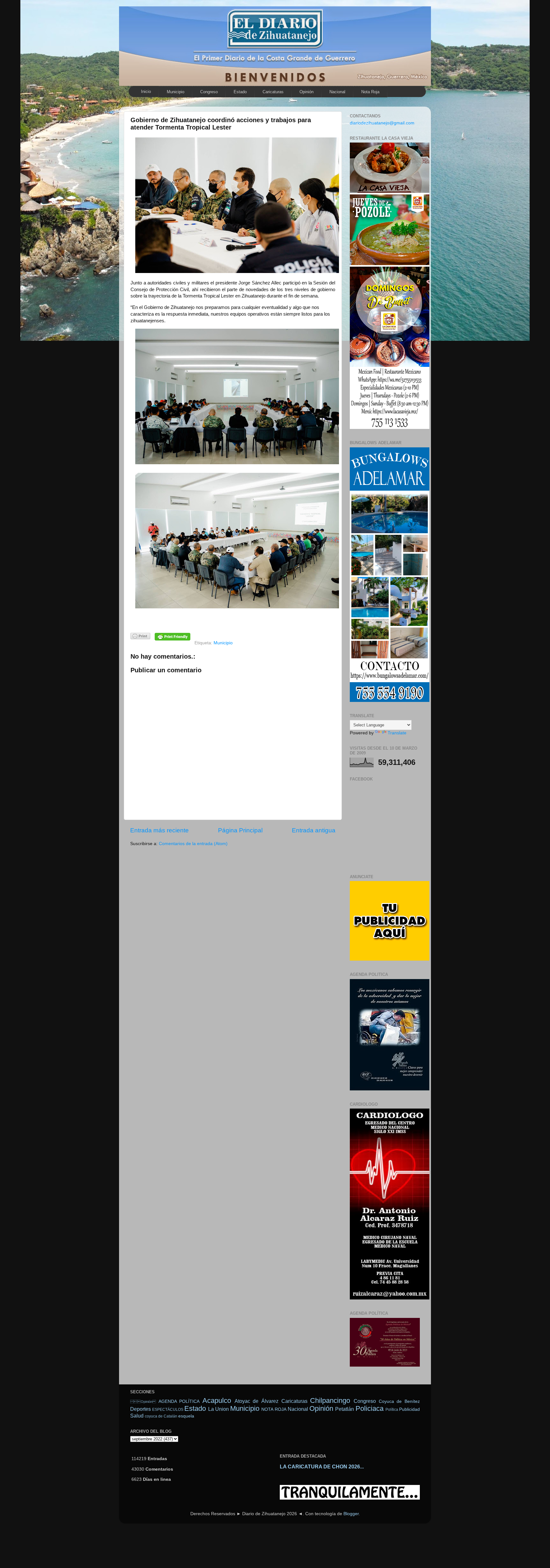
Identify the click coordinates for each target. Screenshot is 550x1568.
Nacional (337, 91)
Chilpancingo (330, 1400)
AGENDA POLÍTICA (179, 1401)
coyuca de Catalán (161, 1416)
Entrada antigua (313, 830)
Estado (240, 91)
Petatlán (344, 1409)
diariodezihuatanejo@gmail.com (382, 123)
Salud (137, 1415)
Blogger (351, 1513)
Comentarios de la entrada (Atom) (193, 843)
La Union (218, 1409)
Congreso (209, 91)
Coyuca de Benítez (399, 1401)
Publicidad (409, 1409)
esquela (186, 1416)
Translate (397, 733)
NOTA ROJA (273, 1409)
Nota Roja (370, 91)
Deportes (140, 1409)
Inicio (146, 91)
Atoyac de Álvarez (257, 1401)
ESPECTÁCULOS (167, 1409)
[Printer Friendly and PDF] (140, 637)
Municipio (175, 91)
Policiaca (370, 1408)
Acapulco (216, 1400)
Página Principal (240, 830)
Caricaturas (273, 91)
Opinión (307, 91)
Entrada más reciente (159, 830)
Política (391, 1409)
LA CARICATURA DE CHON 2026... (322, 1466)
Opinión (143, 1402)
